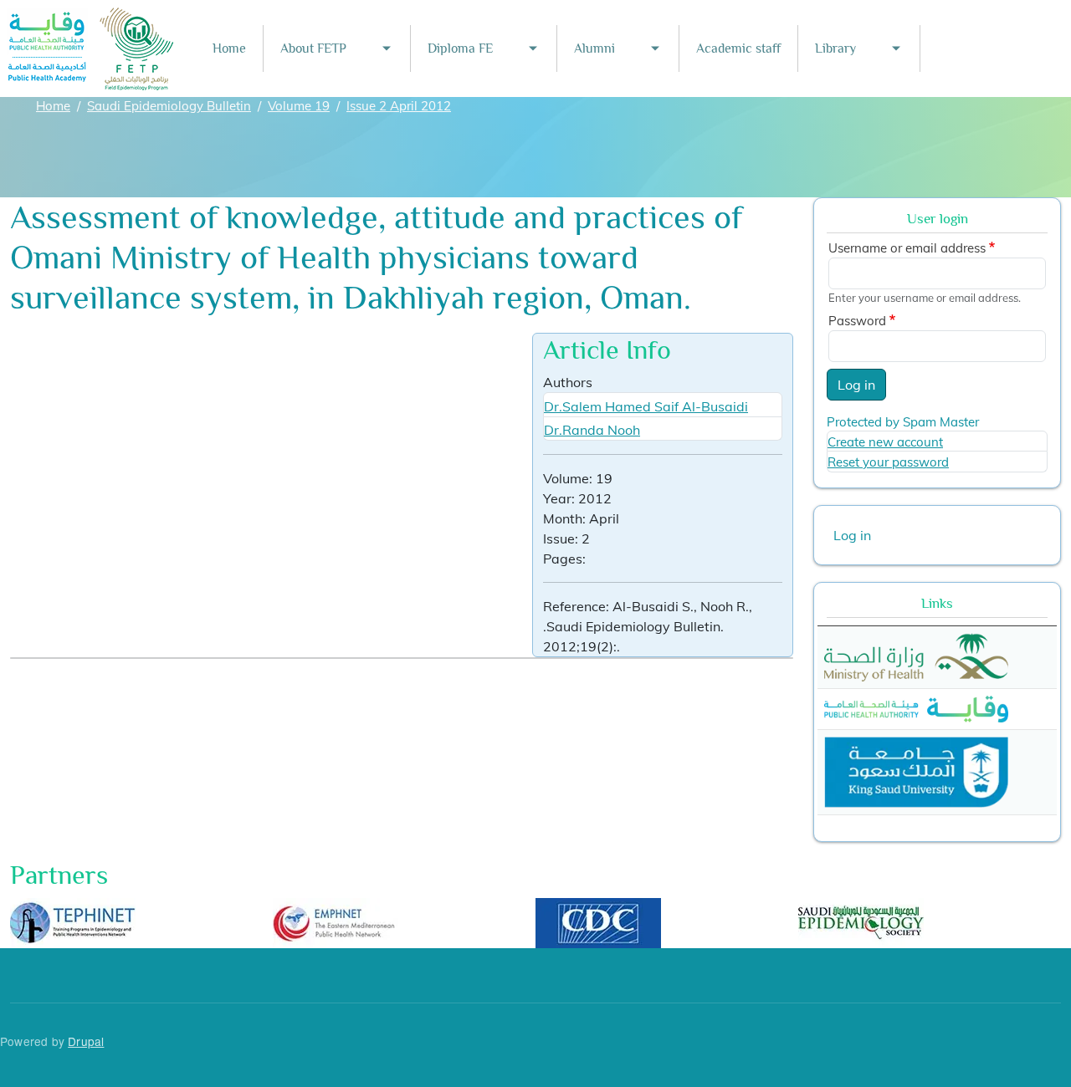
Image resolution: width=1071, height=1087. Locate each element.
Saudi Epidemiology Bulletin (169, 106)
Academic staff (738, 48)
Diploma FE (460, 48)
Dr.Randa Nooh (592, 429)
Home (229, 48)
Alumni (594, 48)
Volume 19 (299, 106)
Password (857, 321)
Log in (856, 384)
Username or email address (907, 248)
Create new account (885, 442)
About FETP (313, 48)
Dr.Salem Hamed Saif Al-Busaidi (646, 406)
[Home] (91, 18)
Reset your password (888, 462)
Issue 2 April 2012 (398, 106)
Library (835, 48)
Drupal (86, 1041)
